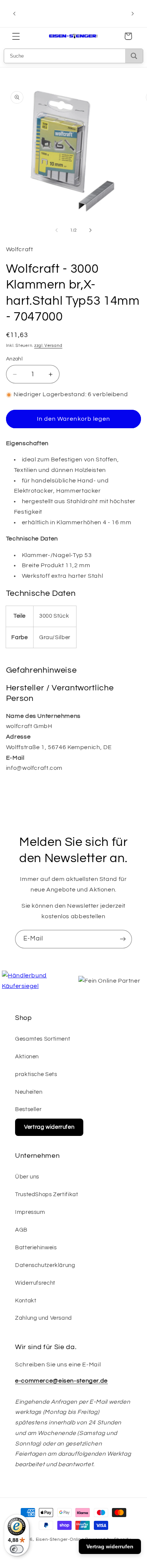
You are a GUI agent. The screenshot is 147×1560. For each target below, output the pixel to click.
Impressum (30, 1212)
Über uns (27, 1177)
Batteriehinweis (36, 1247)
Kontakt (25, 1301)
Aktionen (27, 1056)
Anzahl (14, 359)
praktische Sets (36, 1074)
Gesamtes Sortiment (42, 1039)
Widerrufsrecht (35, 1283)
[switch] (16, 1549)
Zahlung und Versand (43, 1318)
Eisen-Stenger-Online (60, 1539)
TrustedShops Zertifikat (46, 1194)
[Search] (134, 56)
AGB (21, 1230)
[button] (15, 36)
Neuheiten (29, 1092)
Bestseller (28, 1109)
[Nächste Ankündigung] (132, 13)
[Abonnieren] (123, 939)
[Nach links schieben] (56, 230)
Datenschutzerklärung (45, 1265)
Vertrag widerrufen (49, 1127)
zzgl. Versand (48, 345)
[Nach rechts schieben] (90, 230)
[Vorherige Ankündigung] (14, 13)
